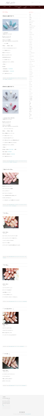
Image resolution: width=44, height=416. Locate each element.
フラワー (15, 346)
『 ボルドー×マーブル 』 (7, 169)
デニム (30, 51)
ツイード (30, 49)
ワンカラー (31, 96)
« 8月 (3, 405)
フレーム (30, 71)
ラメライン (23, 256)
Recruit (25, 7)
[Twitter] (20, 412)
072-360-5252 (12, 71)
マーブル (24, 204)
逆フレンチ (31, 118)
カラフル (30, 32)
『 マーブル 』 (5, 213)
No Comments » (10, 79)
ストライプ (31, 39)
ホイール (30, 81)
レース (30, 94)
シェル (30, 36)
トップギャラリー (16, 204)
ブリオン (22, 204)
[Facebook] (22, 412)
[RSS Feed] (24, 412)
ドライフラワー (31, 56)
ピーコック (31, 64)
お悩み (30, 24)
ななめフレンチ (31, 27)
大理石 (30, 106)
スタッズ (15, 256)
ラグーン (30, 89)
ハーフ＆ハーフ (31, 59)
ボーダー (30, 84)
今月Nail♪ (6, 79)
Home (5, 6)
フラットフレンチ (32, 66)
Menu (10, 6)
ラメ (21, 301)
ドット (30, 54)
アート (15, 385)
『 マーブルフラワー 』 (8, 308)
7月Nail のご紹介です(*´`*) (8, 16)
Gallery (19, 7)
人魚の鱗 (30, 98)
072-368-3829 (10, 68)
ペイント (30, 79)
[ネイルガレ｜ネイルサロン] (10, 2)
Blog (39, 6)
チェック (30, 46)
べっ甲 (30, 29)
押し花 (30, 111)
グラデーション (16, 301)
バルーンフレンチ (32, 61)
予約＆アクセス (32, 6)
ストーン (30, 41)
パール (20, 204)
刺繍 (30, 103)
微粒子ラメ (31, 108)
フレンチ (18, 256)
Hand (13, 204)
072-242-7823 (11, 149)
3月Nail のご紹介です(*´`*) (8, 86)
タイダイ (30, 44)
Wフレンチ (31, 22)
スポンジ (30, 42)
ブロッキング (31, 76)
